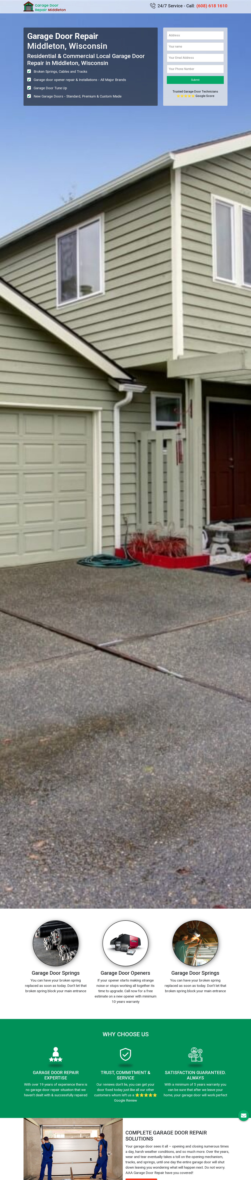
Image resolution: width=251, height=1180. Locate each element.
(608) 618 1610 (211, 5)
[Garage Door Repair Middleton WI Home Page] (46, 6)
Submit (195, 80)
